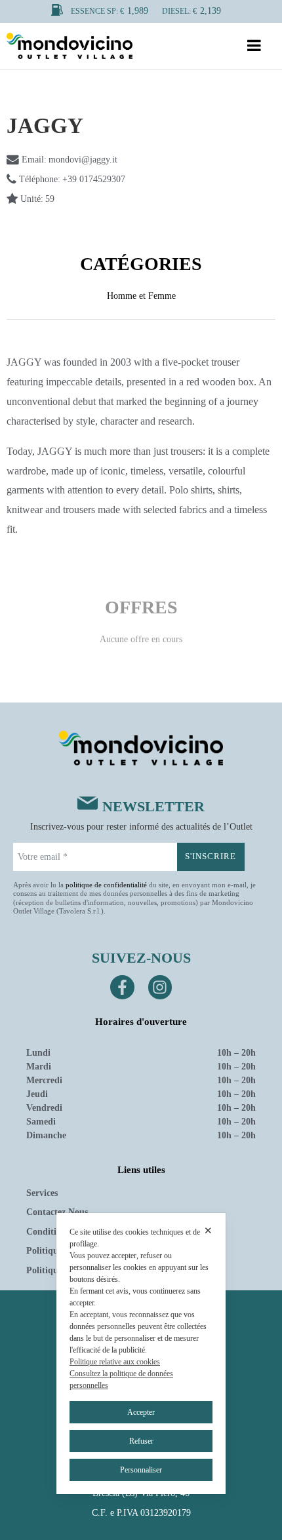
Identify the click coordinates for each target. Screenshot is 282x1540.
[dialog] (141, 1353)
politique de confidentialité (106, 885)
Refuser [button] (141, 1441)
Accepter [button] (141, 1412)
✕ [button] (208, 1230)
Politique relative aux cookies (115, 1361)
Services (42, 1193)
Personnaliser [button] (141, 1469)
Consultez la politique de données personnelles (121, 1379)
